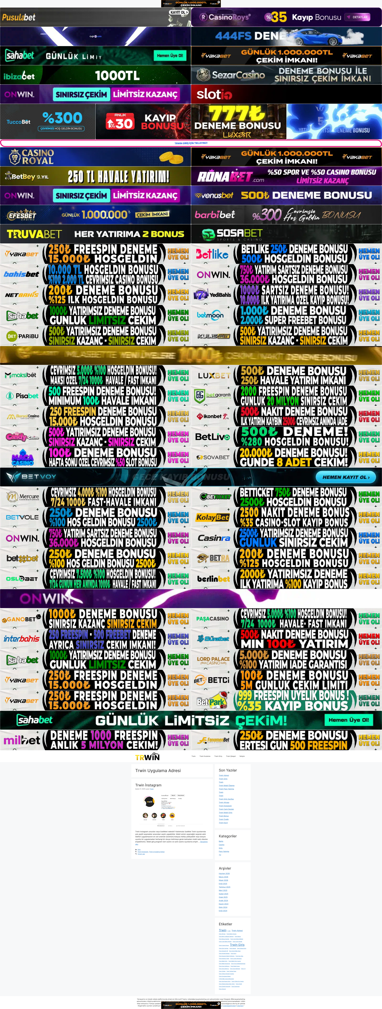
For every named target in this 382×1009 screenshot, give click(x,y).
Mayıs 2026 (223, 877)
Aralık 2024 (223, 901)
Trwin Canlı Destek (226, 809)
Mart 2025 (223, 890)
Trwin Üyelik (224, 819)
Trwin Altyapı (224, 802)
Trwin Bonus (224, 816)
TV (220, 855)
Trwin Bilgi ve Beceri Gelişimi (226, 936)
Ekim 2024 (223, 907)
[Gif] (191, 355)
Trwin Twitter (222, 971)
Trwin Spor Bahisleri (235, 968)
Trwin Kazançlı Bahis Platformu (226, 956)
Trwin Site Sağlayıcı (224, 968)
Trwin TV (243, 968)
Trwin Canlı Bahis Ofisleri (225, 941)
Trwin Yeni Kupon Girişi (224, 981)
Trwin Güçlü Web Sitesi (235, 951)
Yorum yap (141, 854)
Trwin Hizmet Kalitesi (224, 953)
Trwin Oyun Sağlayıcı (224, 966)
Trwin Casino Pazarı (224, 945)
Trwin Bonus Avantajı (224, 939)
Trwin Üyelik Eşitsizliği (224, 986)
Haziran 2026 (224, 874)
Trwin (194, 756)
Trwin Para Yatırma (226, 789)
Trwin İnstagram (148, 785)
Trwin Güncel (232, 948)
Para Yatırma (224, 851)
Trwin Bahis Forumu (231, 934)
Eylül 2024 (223, 911)
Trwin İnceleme (205, 756)
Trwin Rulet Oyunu (235, 966)
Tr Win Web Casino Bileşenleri (226, 978)
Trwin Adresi (224, 775)
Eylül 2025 (223, 884)
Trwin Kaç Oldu (239, 956)
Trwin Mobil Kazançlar (224, 963)
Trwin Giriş (218, 756)
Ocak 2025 (223, 897)
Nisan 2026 (223, 880)
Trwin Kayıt (223, 823)
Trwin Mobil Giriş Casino (234, 961)
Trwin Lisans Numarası (236, 958)
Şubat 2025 (223, 894)
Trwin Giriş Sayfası (226, 799)
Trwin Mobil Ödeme (226, 786)
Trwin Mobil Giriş (225, 813)
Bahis (221, 841)
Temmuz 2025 (224, 887)
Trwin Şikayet (231, 756)
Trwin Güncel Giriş (241, 948)
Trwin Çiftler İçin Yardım (237, 981)
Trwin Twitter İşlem (231, 971)
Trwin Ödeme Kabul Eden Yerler (227, 984)
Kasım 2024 (223, 904)
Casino (221, 845)
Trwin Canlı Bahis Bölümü (236, 939)
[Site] (95, 254)
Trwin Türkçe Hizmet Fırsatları (226, 973)
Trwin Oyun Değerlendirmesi (238, 963)
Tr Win (229, 931)
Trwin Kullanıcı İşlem (224, 958)
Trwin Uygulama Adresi (157, 852)
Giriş (139, 849)
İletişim (242, 756)
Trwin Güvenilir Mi (223, 951)
